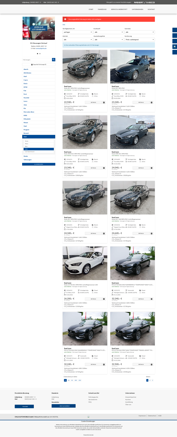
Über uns (128, 404)
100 (76, 380)
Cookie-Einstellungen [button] (88, 421)
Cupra (26, 80)
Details (93, 102)
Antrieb (65, 36)
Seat (25, 136)
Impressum (142, 416)
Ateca (26, 143)
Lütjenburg (55, 397)
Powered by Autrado (88, 435)
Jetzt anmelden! (64, 406)
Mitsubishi (27, 119)
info (64, 24)
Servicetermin (92, 399)
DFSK (25, 87)
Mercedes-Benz (29, 112)
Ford (25, 94)
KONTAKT (151, 9)
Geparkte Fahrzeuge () (39, 64)
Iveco (25, 101)
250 (80, 380)
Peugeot (26, 129)
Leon (26, 149)
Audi (25, 76)
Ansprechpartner (130, 397)
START (91, 9)
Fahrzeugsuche (93, 397)
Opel (25, 126)
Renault (26, 133)
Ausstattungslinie (99, 36)
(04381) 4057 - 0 (35, 2)
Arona (26, 141)
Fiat (25, 90)
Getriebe (128, 28)
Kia (25, 108)
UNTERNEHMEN (137, 9)
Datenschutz (152, 416)
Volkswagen (28, 159)
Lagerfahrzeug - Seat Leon (85, 81)
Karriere (128, 399)
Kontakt (25, 406)
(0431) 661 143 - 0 (53, 2)
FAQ (89, 402)
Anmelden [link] (39, 164)
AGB (159, 416)
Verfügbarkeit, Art (69, 28)
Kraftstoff (97, 28)
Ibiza (26, 146)
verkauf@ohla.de (41, 48)
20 (68, 380)
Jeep (25, 105)
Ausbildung (129, 402)
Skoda (26, 156)
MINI (25, 115)
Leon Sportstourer (30, 151)
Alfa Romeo (27, 73)
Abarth (26, 69)
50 (72, 380)
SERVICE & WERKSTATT (119, 9)
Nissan (26, 122)
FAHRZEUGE (102, 9)
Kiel (53, 399)
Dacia (25, 83)
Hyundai (26, 98)
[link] (104, 102)
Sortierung (128, 36)
